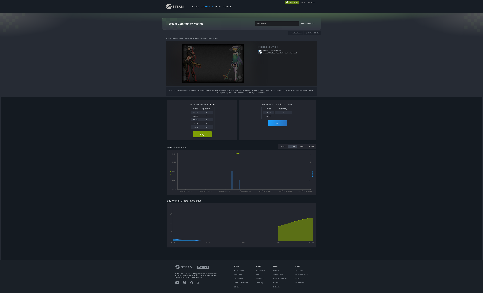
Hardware (259, 279)
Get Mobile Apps (301, 274)
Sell (277, 123)
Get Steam (299, 270)
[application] (241, 173)
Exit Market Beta (312, 33)
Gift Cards (237, 287)
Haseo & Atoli (213, 39)
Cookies (276, 283)
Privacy (276, 270)
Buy (202, 134)
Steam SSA (238, 274)
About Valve (260, 270)
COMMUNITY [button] (206, 6)
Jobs (257, 274)
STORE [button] (195, 6)
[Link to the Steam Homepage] (177, 7)
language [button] (311, 2)
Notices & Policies (280, 279)
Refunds (276, 287)
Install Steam (293, 2)
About (218, 6)
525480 (203, 39)
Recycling (259, 283)
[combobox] (277, 24)
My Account (299, 283)
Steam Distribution (241, 283)
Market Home (171, 39)
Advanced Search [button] (307, 24)
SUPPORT (228, 6)
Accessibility (278, 274)
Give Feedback (295, 33)
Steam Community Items (188, 39)
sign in (302, 2)
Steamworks (238, 279)
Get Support (299, 279)
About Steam (239, 270)
